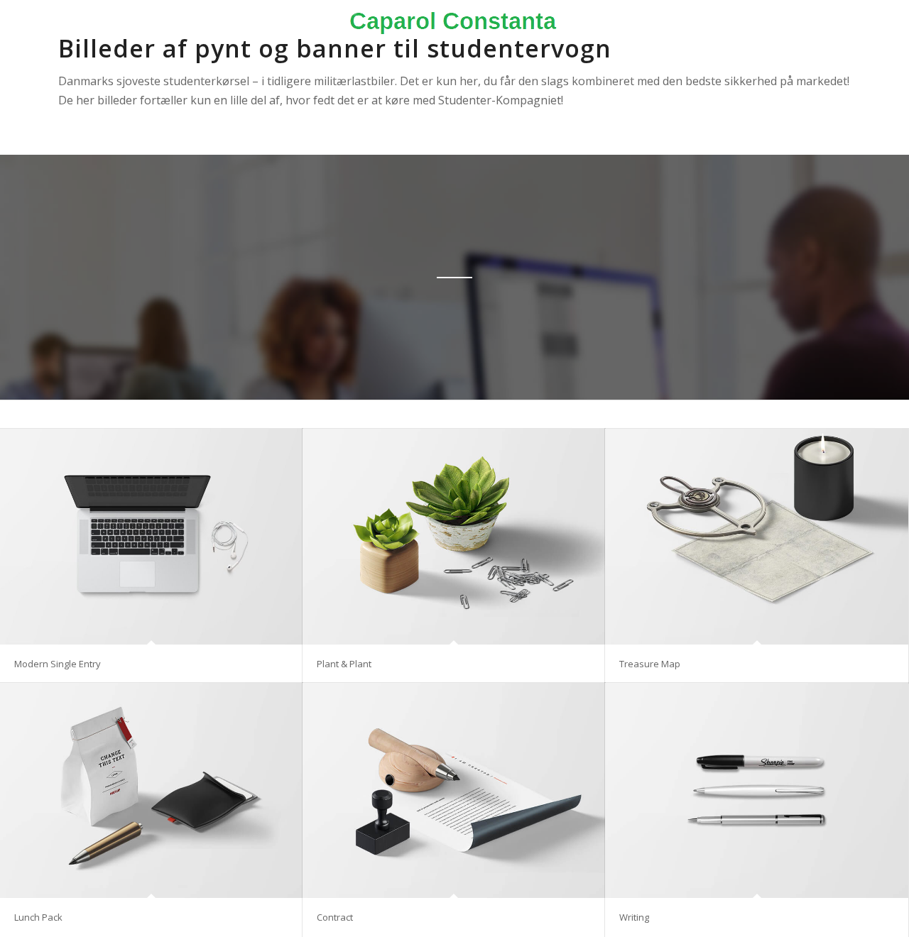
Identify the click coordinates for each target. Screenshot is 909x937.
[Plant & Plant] (454, 537)
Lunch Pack (38, 917)
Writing (634, 917)
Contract (335, 917)
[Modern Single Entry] (151, 537)
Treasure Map (649, 663)
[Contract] (454, 791)
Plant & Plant (344, 663)
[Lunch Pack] (151, 791)
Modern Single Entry (57, 663)
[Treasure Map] (756, 537)
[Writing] (756, 791)
